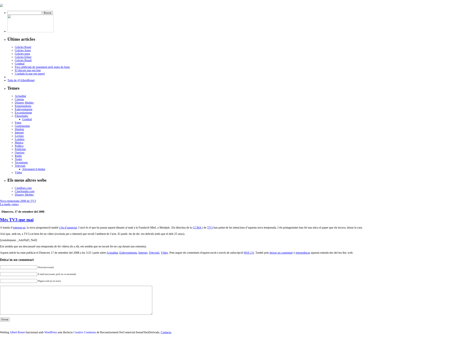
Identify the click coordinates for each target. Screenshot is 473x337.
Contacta (166, 332)
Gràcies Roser (23, 47)
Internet (19, 132)
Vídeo (18, 172)
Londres (19, 139)
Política (19, 145)
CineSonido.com (24, 191)
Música (19, 142)
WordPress (50, 332)
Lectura (19, 135)
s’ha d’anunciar (68, 227)
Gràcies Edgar (23, 57)
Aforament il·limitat (33, 169)
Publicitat (20, 149)
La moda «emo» (9, 204)
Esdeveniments (23, 109)
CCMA (197, 227)
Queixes (19, 152)
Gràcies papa (22, 53)
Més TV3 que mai (17, 219)
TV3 (210, 227)
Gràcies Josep (23, 50)
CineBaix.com (23, 188)
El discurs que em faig (28, 70)
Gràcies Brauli (23, 60)
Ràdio (18, 155)
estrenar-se (19, 227)
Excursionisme (23, 112)
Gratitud (19, 63)
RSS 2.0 (249, 252)
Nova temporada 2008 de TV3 (18, 200)
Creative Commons (84, 332)
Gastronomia (22, 125)
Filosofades (21, 116)
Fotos (18, 122)
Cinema (19, 99)
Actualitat (20, 96)
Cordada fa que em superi (30, 73)
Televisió (20, 165)
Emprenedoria (23, 106)
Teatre (18, 159)
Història (19, 129)
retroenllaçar (303, 252)
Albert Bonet (17, 332)
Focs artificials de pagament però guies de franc (42, 67)
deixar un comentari (281, 252)
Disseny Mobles (24, 102)
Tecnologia (21, 162)
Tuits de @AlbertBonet (21, 80)
